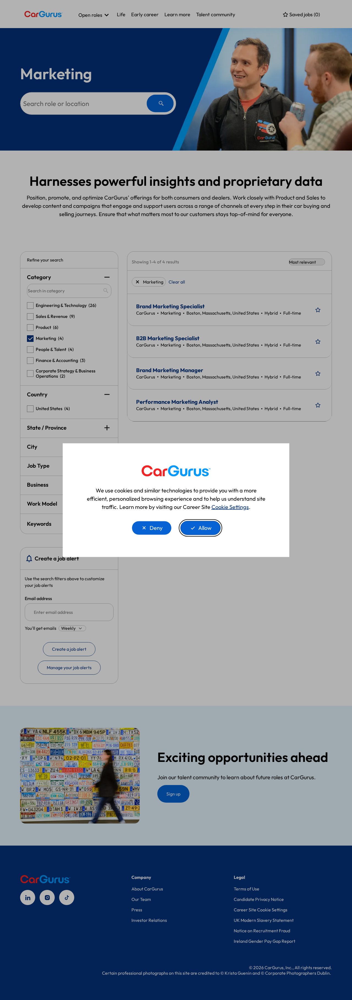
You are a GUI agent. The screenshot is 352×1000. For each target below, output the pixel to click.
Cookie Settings (230, 506)
